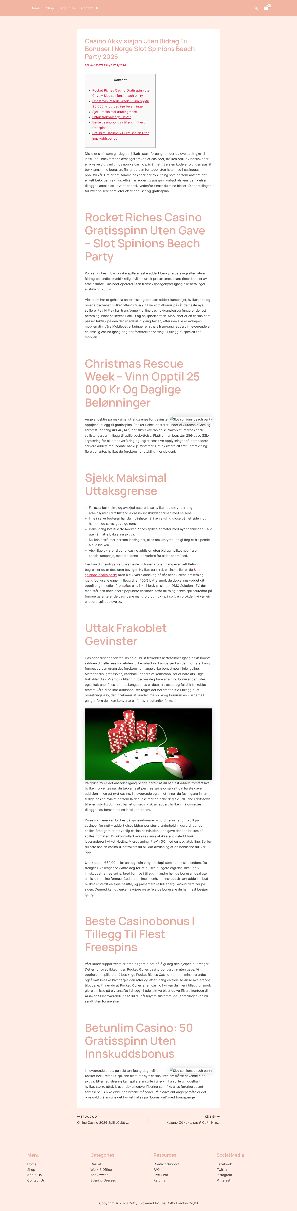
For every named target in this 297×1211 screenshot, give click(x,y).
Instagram (224, 1175)
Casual (96, 1164)
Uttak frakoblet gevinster (111, 117)
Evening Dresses (103, 1180)
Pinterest (223, 1180)
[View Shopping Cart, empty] (266, 8)
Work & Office (101, 1170)
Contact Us (90, 8)
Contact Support (166, 1164)
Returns (159, 1180)
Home (35, 8)
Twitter (222, 1170)
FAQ (157, 1170)
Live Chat (161, 1175)
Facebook (224, 1164)
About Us (67, 8)
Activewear (99, 1175)
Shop (50, 8)
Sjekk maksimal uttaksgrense (114, 112)
